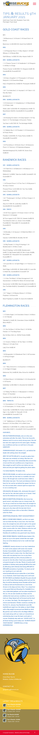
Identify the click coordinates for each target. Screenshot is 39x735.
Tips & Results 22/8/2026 (14, 704)
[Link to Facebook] (34, 732)
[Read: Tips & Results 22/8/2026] (4, 705)
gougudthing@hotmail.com (11, 689)
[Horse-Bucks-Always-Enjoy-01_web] (16, 3)
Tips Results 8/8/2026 (13, 714)
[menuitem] (33, 3)
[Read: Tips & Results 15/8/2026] (4, 710)
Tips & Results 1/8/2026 (13, 719)
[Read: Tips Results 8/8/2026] (4, 715)
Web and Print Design (24, 732)
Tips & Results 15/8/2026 (14, 709)
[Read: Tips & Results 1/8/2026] (4, 720)
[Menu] (33, 3)
